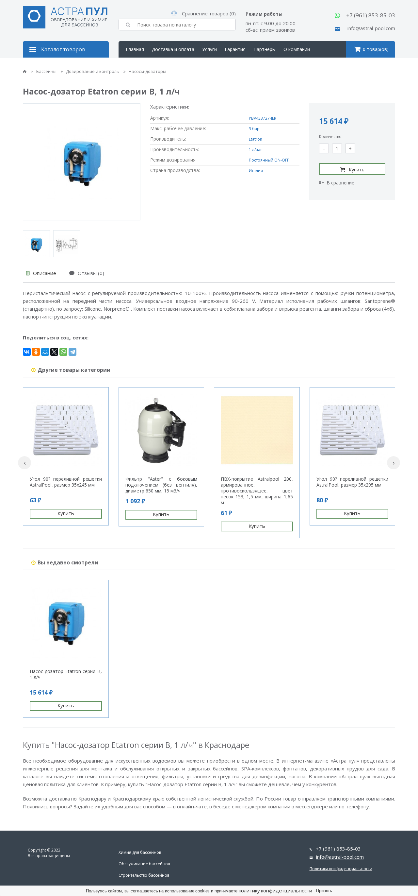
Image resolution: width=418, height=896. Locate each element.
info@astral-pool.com (371, 28)
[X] (54, 352)
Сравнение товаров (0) (209, 13)
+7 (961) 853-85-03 (370, 15)
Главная (135, 49)
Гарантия (235, 49)
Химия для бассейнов (140, 852)
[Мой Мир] (45, 352)
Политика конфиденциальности (341, 868)
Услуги (209, 49)
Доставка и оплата (173, 49)
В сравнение (340, 182)
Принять (324, 890)
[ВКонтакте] (27, 352)
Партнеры (264, 49)
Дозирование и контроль (93, 71)
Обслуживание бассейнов (144, 864)
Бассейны (46, 71)
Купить (356, 169)
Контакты (137, 65)
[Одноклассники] (36, 352)
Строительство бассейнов (144, 875)
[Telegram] (72, 352)
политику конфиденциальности (276, 890)
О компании (296, 49)
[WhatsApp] (63, 352)
